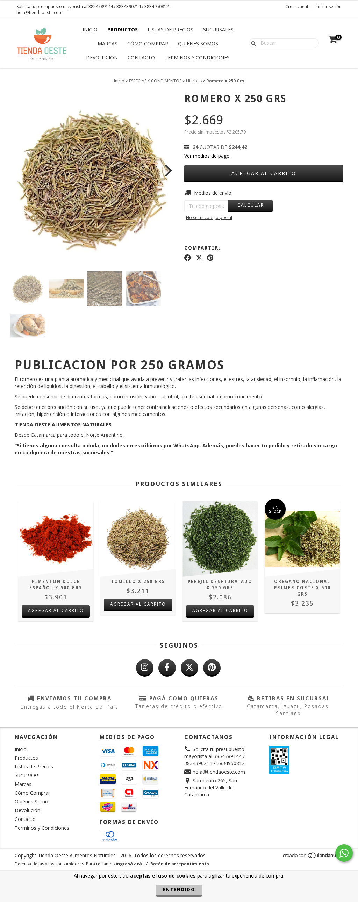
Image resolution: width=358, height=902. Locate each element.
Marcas (107, 43)
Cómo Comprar (147, 43)
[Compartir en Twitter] (199, 257)
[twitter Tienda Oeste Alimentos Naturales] (189, 668)
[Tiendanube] (312, 857)
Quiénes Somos (198, 43)
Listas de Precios (170, 29)
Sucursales (218, 29)
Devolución (102, 57)
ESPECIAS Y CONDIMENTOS (155, 81)
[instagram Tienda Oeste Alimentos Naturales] (144, 668)
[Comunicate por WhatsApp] (344, 853)
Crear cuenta (298, 6)
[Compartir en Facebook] (187, 257)
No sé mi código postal (209, 218)
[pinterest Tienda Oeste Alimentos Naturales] (212, 668)
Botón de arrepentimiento (179, 864)
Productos (122, 29)
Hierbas (194, 81)
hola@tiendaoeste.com (39, 12)
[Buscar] (252, 42)
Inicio (90, 29)
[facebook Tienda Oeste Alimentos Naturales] (167, 668)
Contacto (141, 57)
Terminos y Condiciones (197, 57)
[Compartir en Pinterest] (210, 257)
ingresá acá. (129, 864)
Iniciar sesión (329, 6)
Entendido (179, 890)
